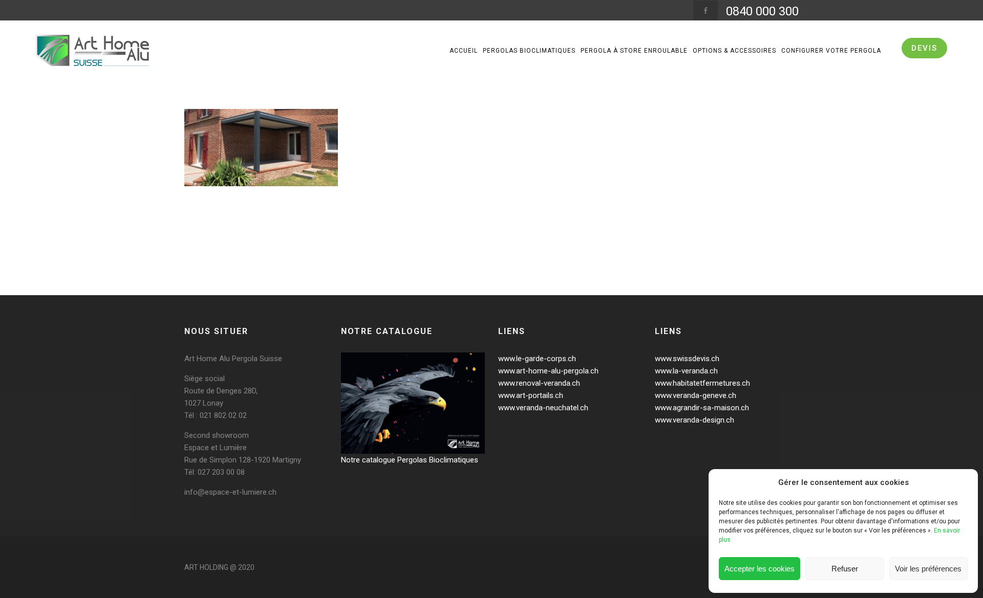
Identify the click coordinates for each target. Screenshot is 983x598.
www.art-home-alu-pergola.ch (548, 370)
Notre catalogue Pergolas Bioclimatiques (409, 459)
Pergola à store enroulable (634, 50)
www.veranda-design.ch (694, 420)
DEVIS (924, 48)
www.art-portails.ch (530, 395)
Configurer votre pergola (831, 50)
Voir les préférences (928, 568)
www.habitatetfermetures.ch (702, 383)
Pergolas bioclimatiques (529, 50)
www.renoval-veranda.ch (539, 383)
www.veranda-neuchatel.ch (543, 407)
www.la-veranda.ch (686, 370)
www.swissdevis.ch (687, 358)
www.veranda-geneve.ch (695, 395)
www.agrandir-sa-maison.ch (702, 407)
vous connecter (248, 257)
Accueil (464, 50)
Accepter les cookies (759, 568)
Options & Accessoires (734, 50)
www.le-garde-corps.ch (537, 358)
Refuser (844, 568)
